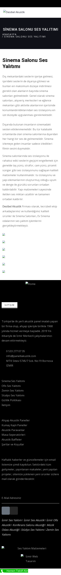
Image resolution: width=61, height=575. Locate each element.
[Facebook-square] (6, 511)
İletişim (9, 305)
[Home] (30, 284)
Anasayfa (9, 34)
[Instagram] (14, 511)
